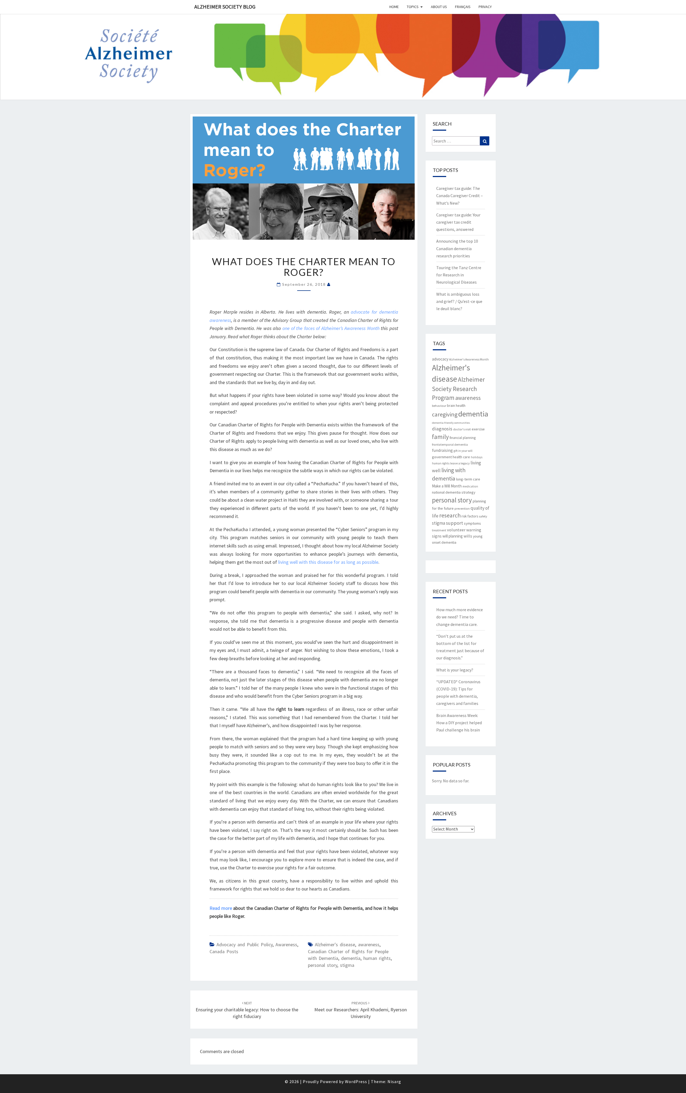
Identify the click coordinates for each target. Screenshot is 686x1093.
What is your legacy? (454, 670)
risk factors (469, 516)
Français (463, 6)
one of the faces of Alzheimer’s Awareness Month (330, 328)
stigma (347, 965)
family (440, 437)
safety (483, 516)
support (454, 523)
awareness (368, 944)
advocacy (440, 359)
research (450, 515)
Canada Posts (224, 951)
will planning (452, 536)
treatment (439, 530)
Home (394, 6)
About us (439, 6)
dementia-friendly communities (451, 423)
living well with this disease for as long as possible (328, 562)
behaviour (439, 406)
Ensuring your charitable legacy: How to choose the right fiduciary (247, 1010)
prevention (462, 508)
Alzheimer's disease (335, 944)
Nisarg (394, 1081)
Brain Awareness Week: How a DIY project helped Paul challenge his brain (459, 723)
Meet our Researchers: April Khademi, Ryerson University (360, 1010)
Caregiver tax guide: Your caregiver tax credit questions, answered (458, 222)
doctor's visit (462, 429)
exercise (478, 429)
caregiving (444, 414)
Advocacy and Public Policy (245, 944)
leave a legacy (460, 463)
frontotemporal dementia (450, 444)
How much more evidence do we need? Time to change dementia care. (459, 617)
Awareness (286, 944)
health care (461, 457)
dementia (350, 958)
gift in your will (463, 451)
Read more (221, 908)
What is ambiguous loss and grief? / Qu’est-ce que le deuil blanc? (459, 301)
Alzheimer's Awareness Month (469, 359)
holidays (476, 457)
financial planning (463, 437)
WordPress (356, 1081)
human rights (377, 958)
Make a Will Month (447, 486)
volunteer (456, 529)
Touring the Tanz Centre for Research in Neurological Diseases (458, 275)
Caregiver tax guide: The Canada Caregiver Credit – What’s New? (459, 195)
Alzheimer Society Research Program (458, 388)
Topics (413, 6)
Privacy (485, 6)
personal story (322, 965)
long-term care (468, 479)
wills (468, 536)
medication (470, 486)
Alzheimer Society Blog (224, 6)
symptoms (472, 523)
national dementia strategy (453, 492)
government (442, 457)
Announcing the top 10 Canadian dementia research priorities (457, 248)
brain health (456, 405)
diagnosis (442, 429)
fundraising (442, 450)
